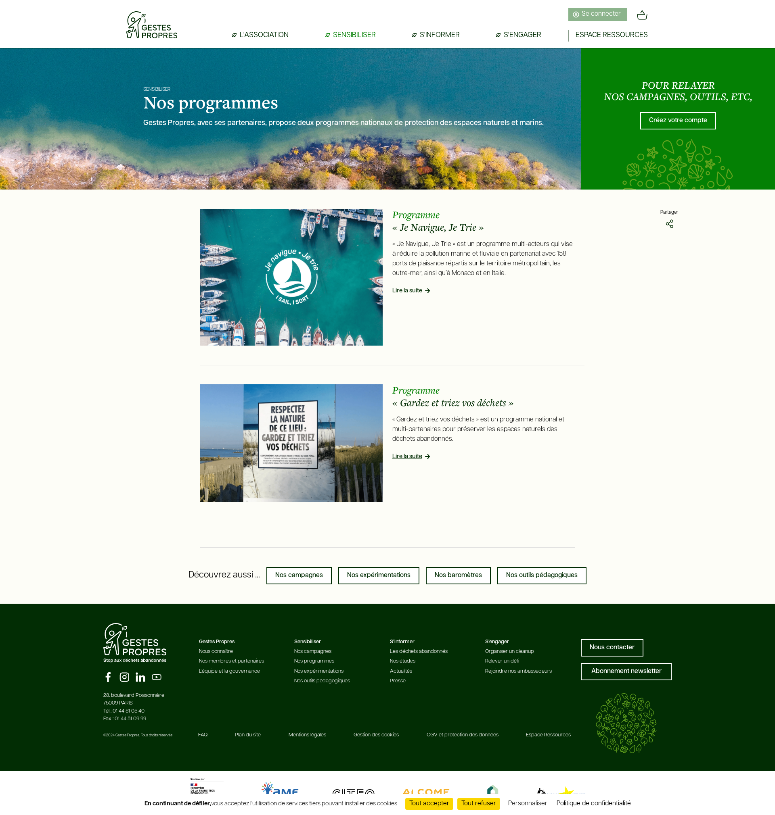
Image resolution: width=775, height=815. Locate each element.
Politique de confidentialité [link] (594, 803)
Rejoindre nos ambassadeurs (518, 671)
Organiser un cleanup (509, 651)
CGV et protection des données (463, 735)
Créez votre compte (678, 120)
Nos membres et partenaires (231, 661)
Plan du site (248, 735)
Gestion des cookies (376, 735)
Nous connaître (216, 651)
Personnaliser (527, 803)
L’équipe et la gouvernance (229, 671)
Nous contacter (612, 647)
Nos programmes (314, 661)
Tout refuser (478, 803)
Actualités (401, 671)
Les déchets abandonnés (419, 651)
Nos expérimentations (379, 575)
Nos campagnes (299, 575)
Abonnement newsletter (626, 671)
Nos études (402, 661)
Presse (398, 681)
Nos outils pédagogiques (542, 575)
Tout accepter (429, 803)
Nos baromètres (458, 575)
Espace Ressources (548, 735)
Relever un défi (502, 661)
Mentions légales (307, 735)
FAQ (202, 735)
